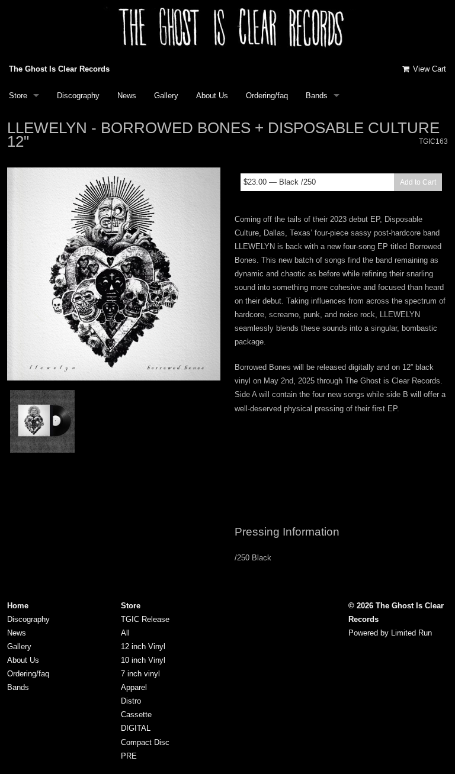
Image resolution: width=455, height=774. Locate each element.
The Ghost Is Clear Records (59, 68)
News (126, 95)
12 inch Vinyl (143, 646)
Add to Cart (418, 182)
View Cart (428, 68)
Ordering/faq (267, 95)
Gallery (166, 95)
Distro (131, 700)
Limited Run (411, 632)
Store (18, 95)
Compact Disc (145, 742)
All (125, 632)
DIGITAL (135, 728)
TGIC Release (145, 619)
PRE (129, 756)
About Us (212, 95)
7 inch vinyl (140, 673)
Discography (78, 95)
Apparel (134, 687)
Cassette (136, 714)
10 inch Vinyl (143, 660)
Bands (317, 95)
